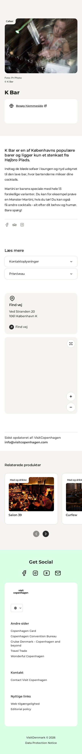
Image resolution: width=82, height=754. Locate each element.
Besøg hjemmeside (29, 106)
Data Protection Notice (41, 743)
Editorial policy (21, 709)
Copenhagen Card (23, 631)
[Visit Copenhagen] (21, 592)
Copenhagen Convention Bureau (33, 636)
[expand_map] (71, 343)
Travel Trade (19, 651)
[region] (41, 375)
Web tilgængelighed (25, 703)
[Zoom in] (71, 396)
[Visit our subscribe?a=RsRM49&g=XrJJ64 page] (58, 573)
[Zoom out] (71, 407)
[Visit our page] (35, 573)
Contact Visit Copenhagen (29, 680)
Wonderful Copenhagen (27, 656)
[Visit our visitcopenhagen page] (24, 573)
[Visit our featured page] (46, 573)
